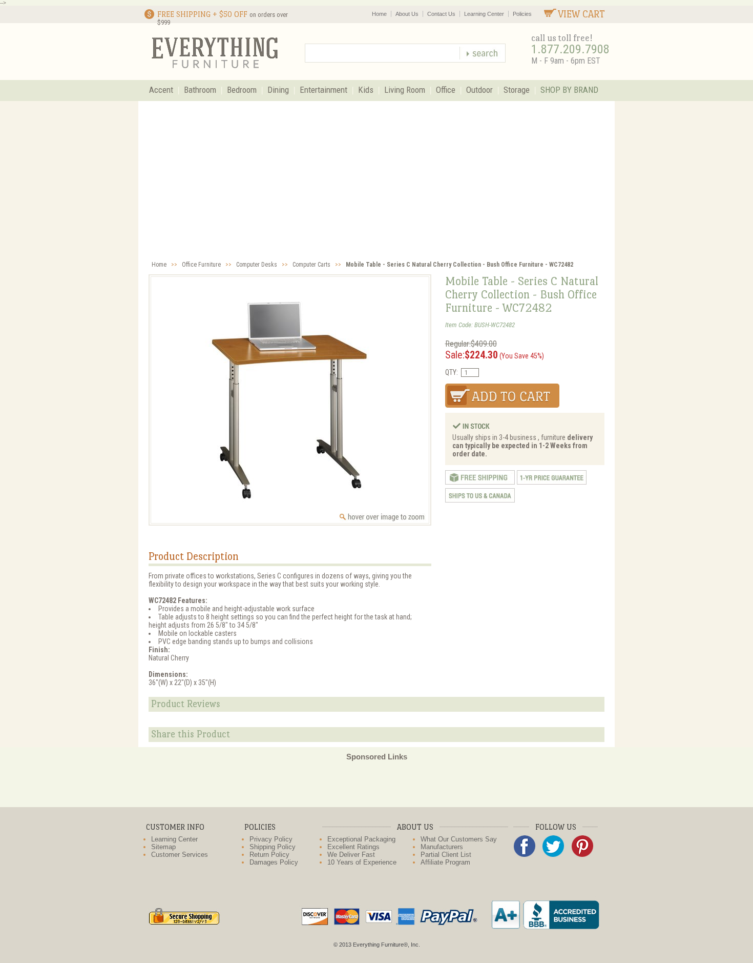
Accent (161, 90)
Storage (517, 90)
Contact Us (441, 14)
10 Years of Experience (361, 862)
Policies (522, 14)
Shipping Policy (272, 847)
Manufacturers (442, 847)
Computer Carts (311, 264)
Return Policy (269, 854)
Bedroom (242, 90)
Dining (278, 90)
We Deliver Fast (351, 854)
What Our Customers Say (459, 839)
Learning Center (484, 14)
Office (445, 90)
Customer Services (179, 854)
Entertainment (323, 90)
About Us (407, 14)
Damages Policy (273, 862)
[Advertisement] (376, 178)
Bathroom (200, 90)
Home (379, 14)
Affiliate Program (445, 862)
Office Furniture (201, 264)
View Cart (581, 14)
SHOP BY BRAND (569, 90)
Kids (365, 90)
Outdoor (479, 90)
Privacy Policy (270, 839)
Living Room (404, 90)
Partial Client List (446, 854)
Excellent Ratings (353, 847)
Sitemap (163, 847)
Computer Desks (256, 264)
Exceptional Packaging (361, 839)
